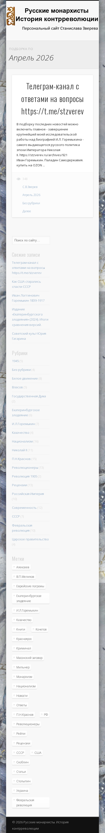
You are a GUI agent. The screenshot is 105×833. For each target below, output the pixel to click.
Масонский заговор (29, 658)
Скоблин (22, 762)
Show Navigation (81, 43)
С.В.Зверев (30, 187)
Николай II (19, 450)
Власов (17, 387)
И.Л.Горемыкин (23, 424)
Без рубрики (31, 203)
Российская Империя (28, 494)
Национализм (22, 441)
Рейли (20, 733)
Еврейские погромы (30, 586)
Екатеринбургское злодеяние (29, 598)
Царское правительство (30, 539)
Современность (24, 507)
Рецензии (19, 485)
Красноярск (24, 639)
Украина (22, 791)
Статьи (21, 772)
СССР (16, 516)
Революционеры (25, 467)
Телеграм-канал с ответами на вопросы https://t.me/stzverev (28, 267)
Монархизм (24, 677)
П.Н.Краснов (21, 459)
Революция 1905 (24, 476)
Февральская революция (25, 802)
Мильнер (23, 667)
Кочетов (41, 629)
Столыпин (23, 781)
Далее (26, 211)
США (37, 753)
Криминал (23, 648)
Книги (20, 629)
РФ (46, 715)
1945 (15, 361)
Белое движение (25, 378)
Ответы (21, 705)
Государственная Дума (29, 396)
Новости (22, 696)
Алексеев (22, 567)
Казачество (20, 432)
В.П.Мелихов (25, 577)
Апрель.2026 (31, 195)
